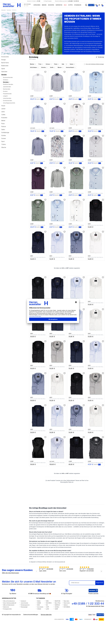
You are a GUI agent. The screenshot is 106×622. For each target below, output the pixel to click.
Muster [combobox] (60, 67)
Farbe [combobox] (55, 64)
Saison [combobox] (71, 64)
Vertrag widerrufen (46, 614)
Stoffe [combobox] (51, 67)
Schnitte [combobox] (43, 67)
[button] (86, 5)
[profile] (99, 5)
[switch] (66, 64)
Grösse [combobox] (48, 64)
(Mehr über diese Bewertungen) (10, 573)
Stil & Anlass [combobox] (33, 67)
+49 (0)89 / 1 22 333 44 (73, 1)
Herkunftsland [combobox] (70, 67)
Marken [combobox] (32, 64)
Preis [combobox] (40, 64)
